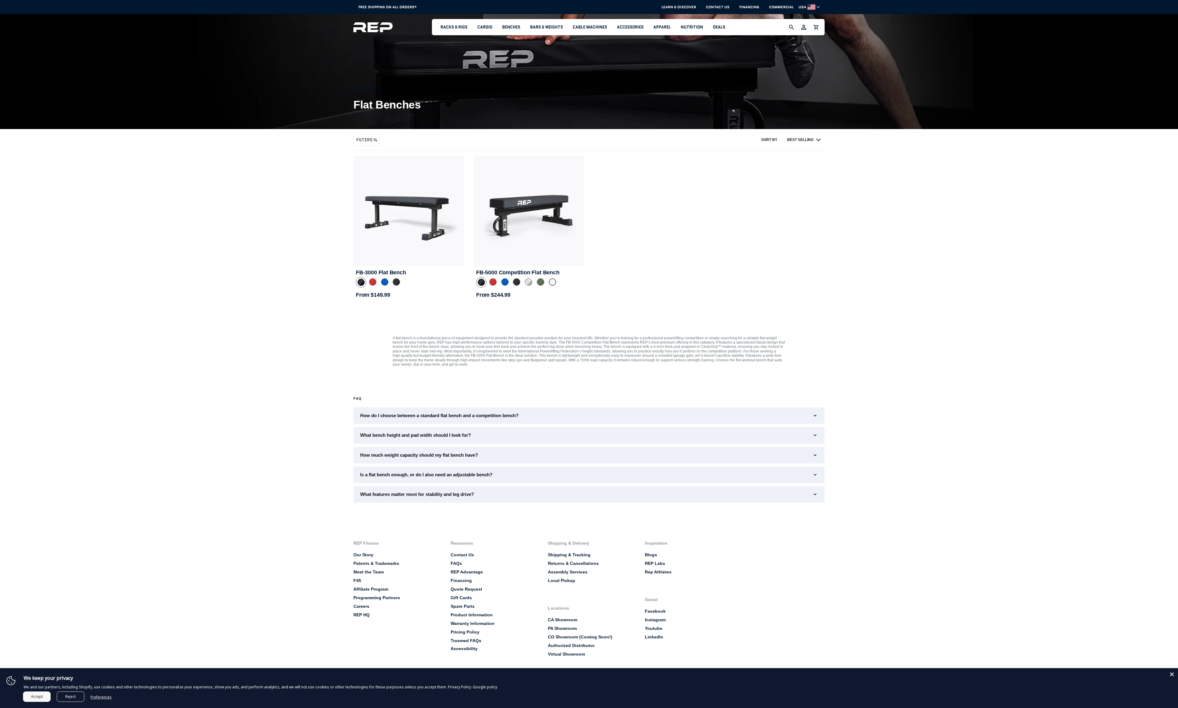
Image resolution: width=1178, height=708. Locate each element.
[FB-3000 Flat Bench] (408, 211)
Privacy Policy (459, 687)
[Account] (803, 27)
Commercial (781, 7)
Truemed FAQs (466, 640)
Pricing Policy (465, 632)
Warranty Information (473, 623)
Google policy (485, 687)
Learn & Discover (678, 7)
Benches (511, 27)
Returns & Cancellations (573, 563)
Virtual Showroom (566, 654)
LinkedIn (654, 636)
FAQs (456, 563)
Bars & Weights (546, 27)
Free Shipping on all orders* (387, 7)
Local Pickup (561, 580)
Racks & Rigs (454, 27)
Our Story (363, 554)
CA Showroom (562, 619)
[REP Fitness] (392, 27)
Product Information (472, 614)
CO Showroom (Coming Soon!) (580, 636)
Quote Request (466, 589)
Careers (361, 606)
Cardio (484, 27)
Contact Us (718, 7)
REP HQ (361, 614)
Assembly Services (567, 571)
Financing (749, 7)
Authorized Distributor (571, 645)
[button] (454, 27)
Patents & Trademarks (376, 563)
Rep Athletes (658, 571)
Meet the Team (368, 571)
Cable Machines (590, 27)
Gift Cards (461, 597)
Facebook (655, 611)
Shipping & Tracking (569, 554)
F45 (357, 580)
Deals (719, 27)
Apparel (662, 27)
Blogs (651, 554)
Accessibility (464, 648)
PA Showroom (562, 628)
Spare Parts (463, 606)
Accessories (630, 27)
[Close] (1172, 674)
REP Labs (655, 563)
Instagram (655, 619)
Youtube (653, 628)
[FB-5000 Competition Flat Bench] (529, 211)
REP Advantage (467, 571)
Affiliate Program (370, 589)
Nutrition (692, 27)
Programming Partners (376, 597)
